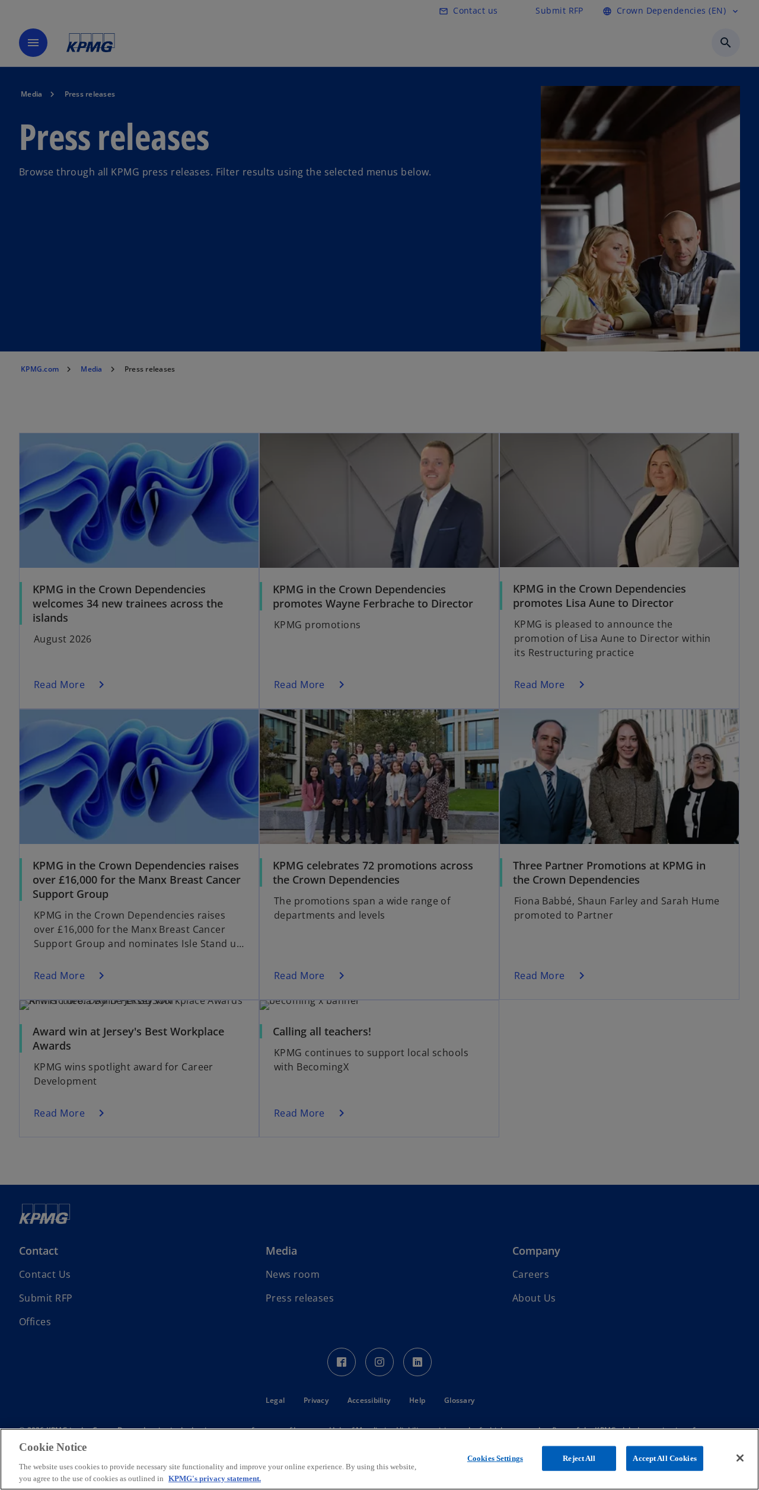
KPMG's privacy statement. (214, 1477)
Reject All (579, 1458)
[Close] (740, 1458)
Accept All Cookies (664, 1458)
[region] (379, 1459)
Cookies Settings (495, 1458)
